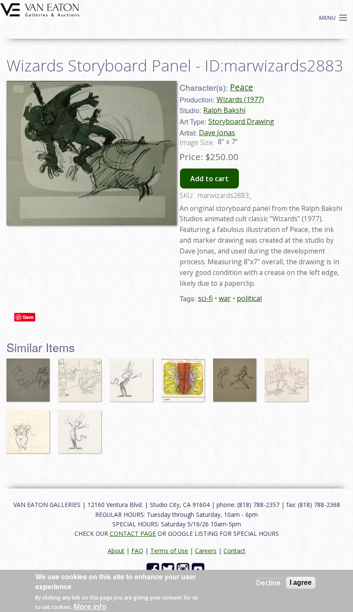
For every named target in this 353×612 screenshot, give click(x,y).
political (249, 298)
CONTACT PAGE (133, 533)
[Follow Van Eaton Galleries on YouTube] (199, 569)
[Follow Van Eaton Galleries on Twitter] (168, 569)
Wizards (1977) (240, 99)
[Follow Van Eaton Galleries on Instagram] (184, 569)
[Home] (40, 9)
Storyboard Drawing (241, 121)
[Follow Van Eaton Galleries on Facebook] (153, 569)
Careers (206, 551)
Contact (234, 551)
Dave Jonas (217, 132)
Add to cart (209, 178)
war (225, 298)
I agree (301, 582)
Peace (241, 87)
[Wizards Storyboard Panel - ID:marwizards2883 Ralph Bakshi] (91, 152)
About (116, 551)
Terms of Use (169, 551)
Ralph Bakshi (224, 110)
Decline (268, 582)
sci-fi (205, 298)
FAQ (137, 551)
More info (90, 606)
